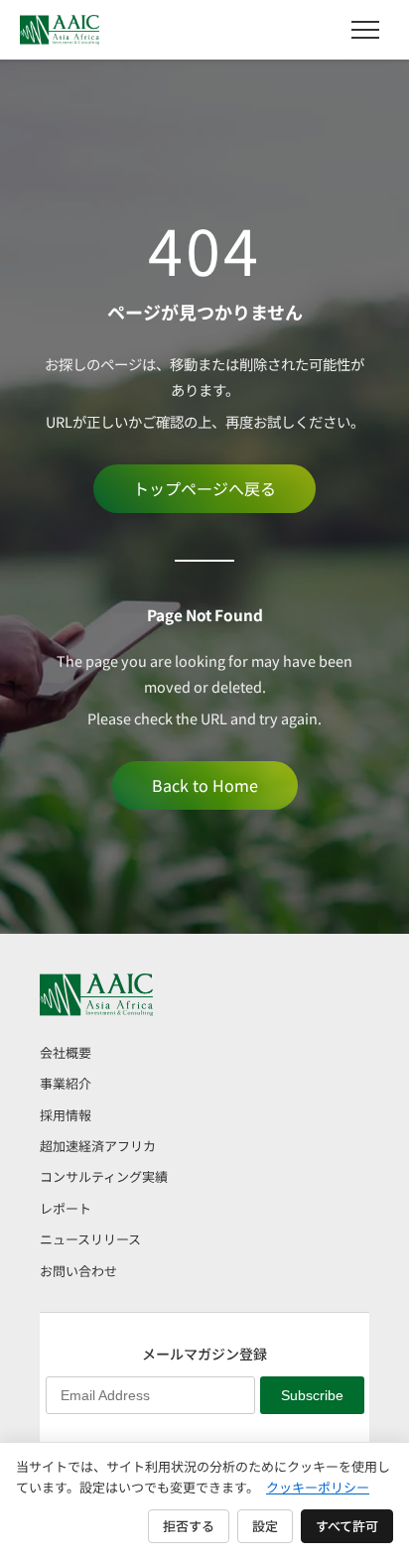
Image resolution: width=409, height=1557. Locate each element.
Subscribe (312, 1395)
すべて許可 (347, 1525)
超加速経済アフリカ (98, 1145)
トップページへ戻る (204, 488)
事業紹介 (65, 1083)
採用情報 (65, 1114)
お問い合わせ (78, 1270)
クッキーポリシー (317, 1487)
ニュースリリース (90, 1239)
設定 (265, 1525)
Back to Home (205, 785)
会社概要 (65, 1052)
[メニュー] (365, 30)
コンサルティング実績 (104, 1176)
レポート (65, 1208)
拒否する (188, 1525)
